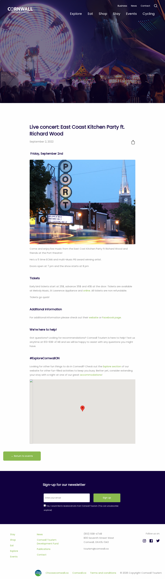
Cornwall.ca (79, 572)
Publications (43, 549)
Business (122, 5)
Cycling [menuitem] (149, 13)
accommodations (91, 374)
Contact (145, 5)
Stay (12, 534)
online (86, 290)
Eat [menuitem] (90, 13)
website (93, 317)
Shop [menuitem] (103, 13)
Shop (13, 539)
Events (14, 556)
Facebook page (111, 317)
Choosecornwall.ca (57, 572)
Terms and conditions (103, 572)
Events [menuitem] (131, 13)
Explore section (112, 366)
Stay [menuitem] (116, 13)
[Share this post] (133, 142)
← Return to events (22, 456)
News (134, 5)
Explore (14, 551)
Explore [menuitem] (76, 13)
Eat (12, 545)
